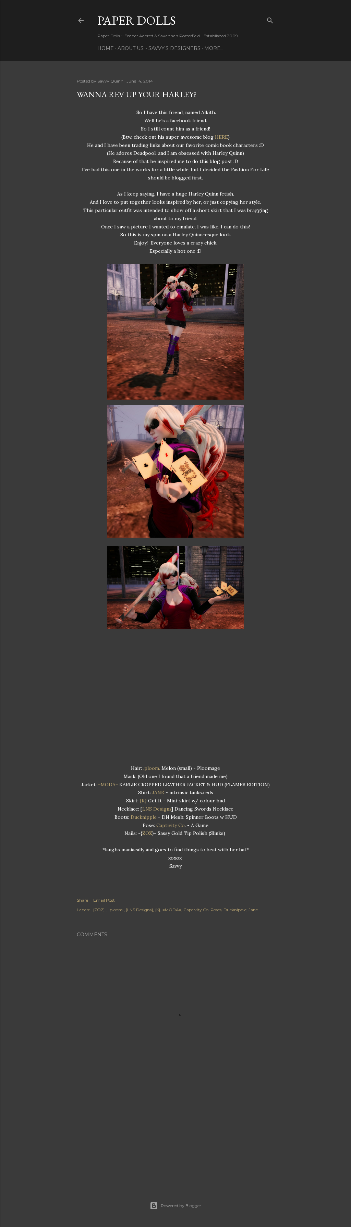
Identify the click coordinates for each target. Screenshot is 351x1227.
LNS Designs (156, 809)
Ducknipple (144, 817)
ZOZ (147, 833)
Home (105, 48)
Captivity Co (170, 825)
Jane (253, 909)
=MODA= (108, 784)
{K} (143, 801)
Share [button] (82, 900)
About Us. (131, 48)
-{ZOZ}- (99, 909)
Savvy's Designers (174, 48)
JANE (158, 792)
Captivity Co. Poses (202, 909)
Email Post (104, 900)
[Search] (270, 19)
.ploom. (151, 768)
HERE (221, 137)
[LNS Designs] (139, 909)
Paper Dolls (136, 20)
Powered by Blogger (181, 1205)
